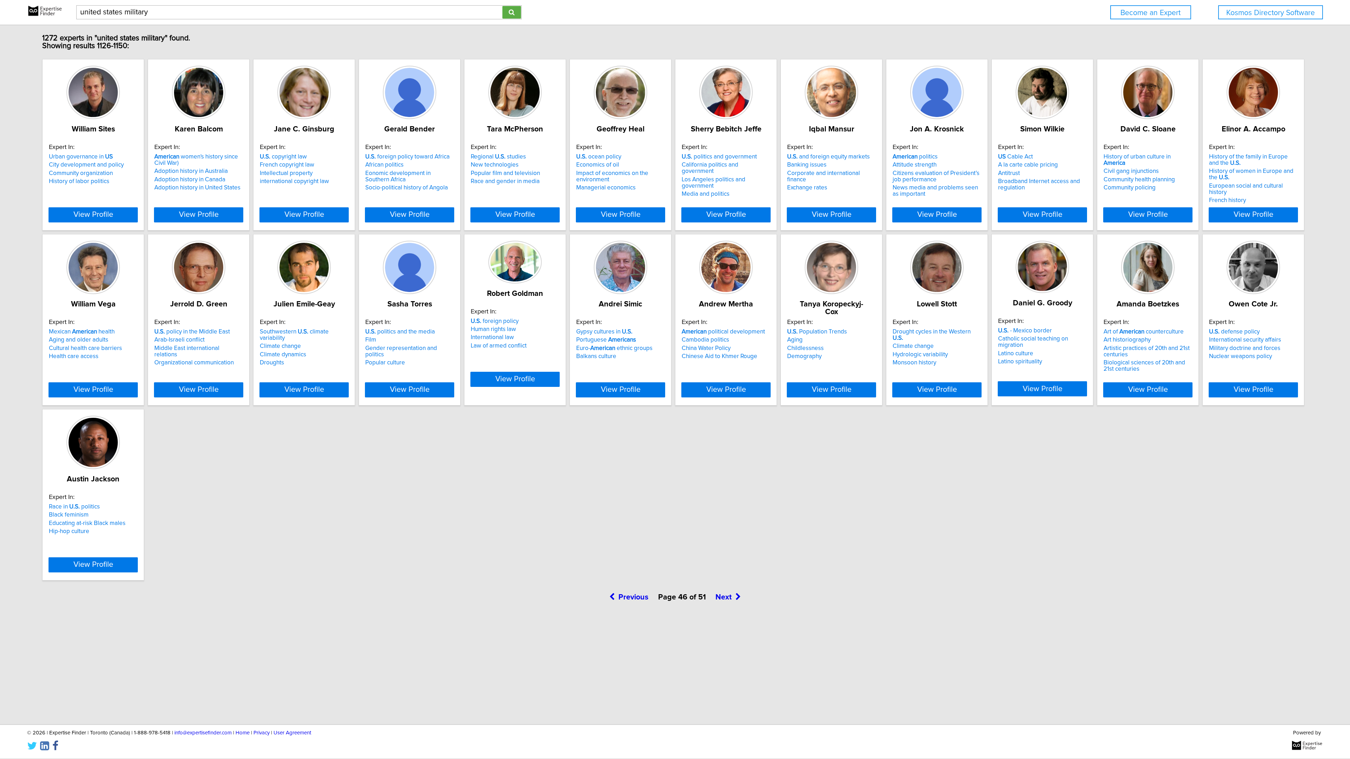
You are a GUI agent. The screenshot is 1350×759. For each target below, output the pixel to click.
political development (723, 332)
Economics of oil (597, 165)
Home (243, 732)
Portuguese (606, 340)
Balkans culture (596, 356)
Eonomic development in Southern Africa (398, 176)
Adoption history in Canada (189, 179)
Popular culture (385, 362)
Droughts (272, 362)
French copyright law (287, 165)
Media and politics (705, 194)
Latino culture (1015, 353)
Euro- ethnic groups (614, 348)
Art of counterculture (1144, 332)
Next (723, 597)
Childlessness (805, 348)
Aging (795, 340)
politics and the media (400, 332)
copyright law (283, 157)
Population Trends (817, 332)
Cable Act (1015, 157)
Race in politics (74, 507)
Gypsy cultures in (604, 332)
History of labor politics (79, 181)
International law (492, 337)
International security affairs (1245, 340)
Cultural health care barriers (85, 348)
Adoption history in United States (197, 187)
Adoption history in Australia (191, 171)
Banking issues (807, 165)
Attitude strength (915, 165)
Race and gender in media (505, 181)
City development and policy (86, 165)
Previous (633, 597)
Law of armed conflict (499, 346)
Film (370, 340)
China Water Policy (706, 348)
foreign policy (495, 321)
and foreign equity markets (828, 157)
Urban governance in (81, 157)
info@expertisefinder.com (203, 732)
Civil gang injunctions (1131, 171)
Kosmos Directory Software (1270, 13)
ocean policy (598, 157)
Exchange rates (807, 187)
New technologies (495, 165)
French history (1227, 200)
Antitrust (1009, 173)
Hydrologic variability (920, 354)
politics (915, 157)
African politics (384, 165)
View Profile (93, 215)
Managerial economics (606, 187)
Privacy (261, 732)
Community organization (81, 173)
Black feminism (69, 515)
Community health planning (1139, 179)
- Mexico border (1025, 330)
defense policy (1234, 332)
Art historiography (1127, 340)
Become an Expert (1150, 13)
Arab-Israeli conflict (179, 340)
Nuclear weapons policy (1240, 356)
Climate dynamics (283, 354)
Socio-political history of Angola (406, 187)
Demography (804, 356)
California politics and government (710, 168)
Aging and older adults (78, 340)
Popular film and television (505, 173)
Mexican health (82, 332)
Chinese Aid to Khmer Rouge (719, 356)
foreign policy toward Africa (407, 157)
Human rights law (493, 329)
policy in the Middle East (192, 332)
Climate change (280, 346)
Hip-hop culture (69, 531)
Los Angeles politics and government (713, 182)
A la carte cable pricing (1028, 165)
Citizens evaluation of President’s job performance (936, 176)
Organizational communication (194, 362)
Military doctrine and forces (1244, 348)
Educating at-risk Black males (87, 523)
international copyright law (294, 181)
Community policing (1130, 187)
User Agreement (292, 732)
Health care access (73, 356)
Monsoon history (914, 362)
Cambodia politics (705, 340)
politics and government (719, 157)
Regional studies (498, 157)
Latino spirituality (1020, 361)
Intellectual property (286, 173)
